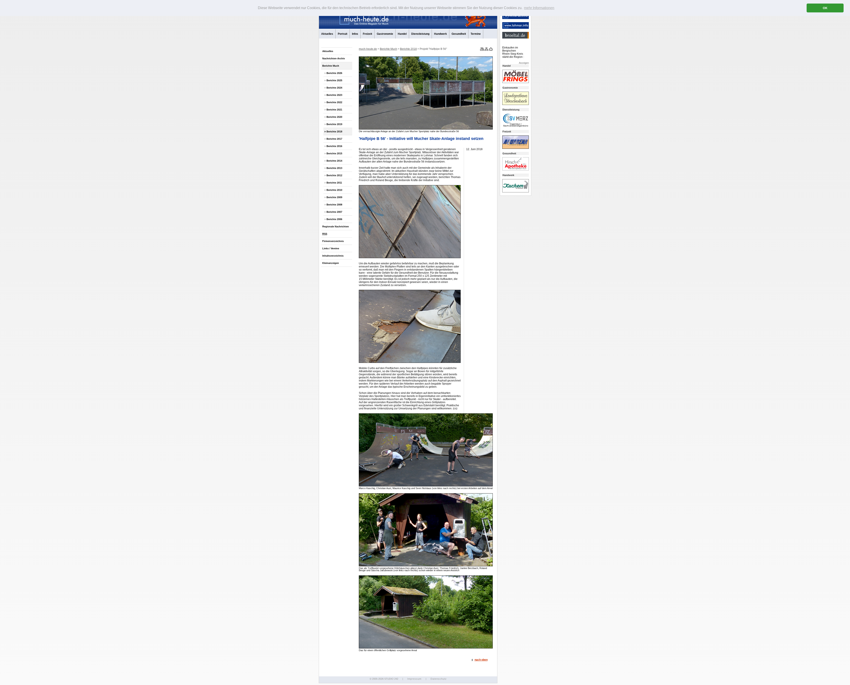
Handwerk (440, 33)
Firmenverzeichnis (333, 241)
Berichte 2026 (334, 73)
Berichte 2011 (334, 182)
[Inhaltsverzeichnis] (486, 49)
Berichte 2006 (334, 219)
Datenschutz (439, 678)
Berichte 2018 (334, 131)
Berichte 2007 (334, 212)
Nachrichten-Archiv (333, 58)
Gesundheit (459, 33)
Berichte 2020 (334, 117)
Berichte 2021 (334, 109)
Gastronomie (385, 33)
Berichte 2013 (334, 168)
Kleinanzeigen (330, 263)
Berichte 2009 (334, 197)
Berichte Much (330, 65)
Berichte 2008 (334, 204)
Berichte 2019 (334, 124)
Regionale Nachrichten (335, 226)
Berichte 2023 (334, 95)
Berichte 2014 (334, 160)
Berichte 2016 (334, 146)
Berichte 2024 (334, 87)
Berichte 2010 (334, 190)
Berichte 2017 (334, 138)
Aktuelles (327, 33)
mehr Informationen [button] (539, 8)
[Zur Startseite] (490, 49)
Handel (402, 33)
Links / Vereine (330, 248)
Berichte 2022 (334, 102)
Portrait (342, 33)
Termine (476, 33)
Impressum (414, 678)
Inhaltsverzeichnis (333, 255)
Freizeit (367, 33)
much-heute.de (368, 48)
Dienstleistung (420, 33)
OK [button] (825, 8)
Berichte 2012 (334, 175)
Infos (355, 33)
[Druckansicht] (481, 49)
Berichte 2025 (334, 80)
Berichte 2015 (334, 153)
